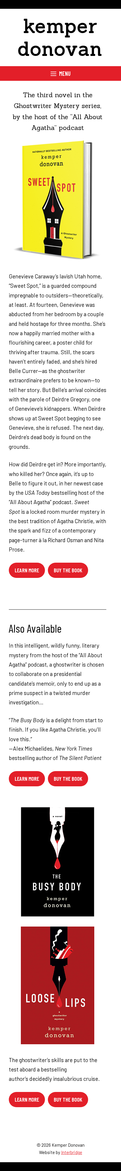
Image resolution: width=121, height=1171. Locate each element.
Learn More (27, 570)
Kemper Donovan (60, 37)
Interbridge (71, 1152)
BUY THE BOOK (68, 778)
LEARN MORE (27, 778)
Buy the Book (68, 570)
